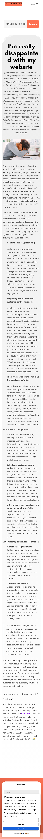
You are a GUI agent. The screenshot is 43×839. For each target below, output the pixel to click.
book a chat (26, 713)
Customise (21, 820)
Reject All (21, 824)
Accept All (21, 829)
